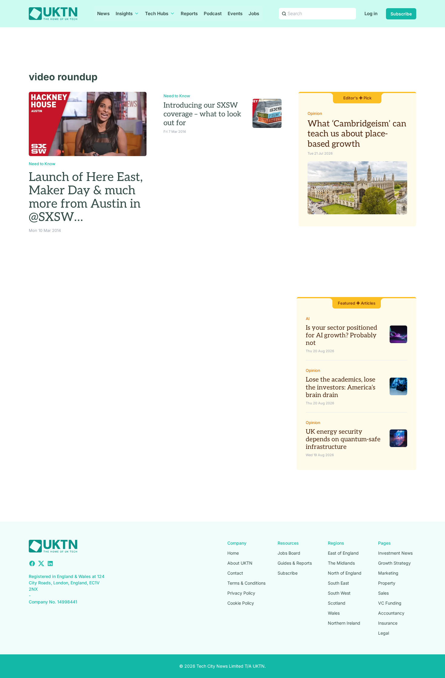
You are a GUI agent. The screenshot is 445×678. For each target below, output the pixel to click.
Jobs (254, 13)
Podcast (213, 13)
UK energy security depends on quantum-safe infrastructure (343, 439)
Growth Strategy (394, 563)
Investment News (395, 553)
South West (339, 593)
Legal (383, 633)
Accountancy (391, 613)
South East (338, 583)
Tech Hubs (156, 13)
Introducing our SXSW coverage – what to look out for (202, 114)
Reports (189, 13)
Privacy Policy (241, 593)
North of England (344, 573)
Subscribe (401, 13)
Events (235, 13)
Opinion (315, 113)
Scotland (336, 603)
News (103, 13)
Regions (336, 543)
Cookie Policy (240, 603)
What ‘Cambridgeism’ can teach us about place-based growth (357, 134)
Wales (334, 613)
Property (386, 583)
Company (236, 543)
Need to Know (42, 163)
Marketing (388, 573)
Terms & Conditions (246, 583)
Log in (370, 13)
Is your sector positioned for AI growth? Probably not (341, 335)
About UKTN (239, 563)
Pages (384, 543)
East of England (343, 553)
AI (308, 318)
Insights (124, 13)
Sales (383, 593)
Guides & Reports (295, 563)
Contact (235, 573)
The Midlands (341, 563)
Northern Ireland (344, 623)
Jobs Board (289, 553)
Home (233, 553)
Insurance (387, 623)
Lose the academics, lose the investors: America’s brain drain (340, 387)
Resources (288, 543)
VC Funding (389, 603)
